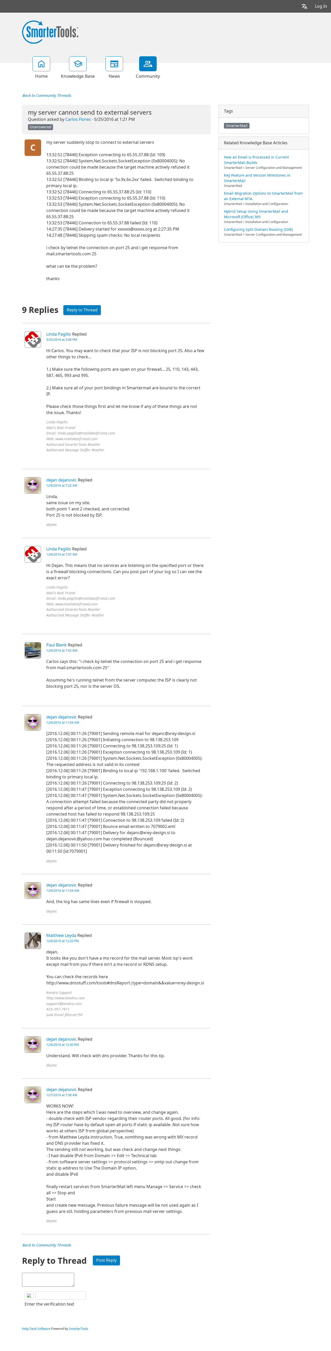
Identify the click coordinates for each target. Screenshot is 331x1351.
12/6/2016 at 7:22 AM (61, 485)
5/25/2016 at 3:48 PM (61, 340)
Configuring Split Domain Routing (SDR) (258, 229)
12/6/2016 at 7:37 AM (61, 554)
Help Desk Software (36, 1329)
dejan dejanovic (61, 480)
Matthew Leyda (61, 935)
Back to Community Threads (46, 95)
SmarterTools (78, 1329)
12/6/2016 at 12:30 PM (62, 1045)
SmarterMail (236, 126)
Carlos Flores (78, 119)
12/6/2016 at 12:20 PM (62, 941)
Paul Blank (56, 645)
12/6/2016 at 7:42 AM (61, 650)
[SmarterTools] (50, 31)
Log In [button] (321, 6)
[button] (304, 6)
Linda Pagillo (58, 334)
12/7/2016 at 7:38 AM (61, 1095)
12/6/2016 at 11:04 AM (62, 722)
